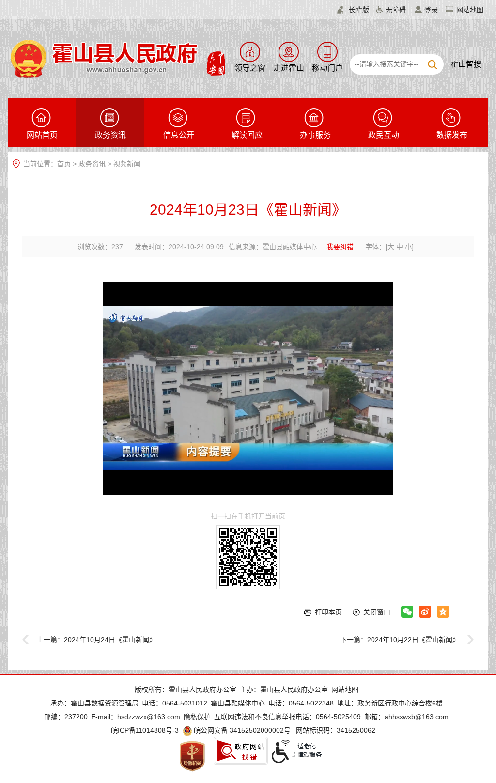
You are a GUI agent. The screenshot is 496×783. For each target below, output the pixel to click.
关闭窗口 (376, 612)
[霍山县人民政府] (116, 58)
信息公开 (178, 135)
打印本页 (328, 612)
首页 (64, 164)
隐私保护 (197, 716)
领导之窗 (249, 68)
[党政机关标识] (192, 756)
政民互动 (383, 135)
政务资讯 (110, 135)
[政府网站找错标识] (241, 751)
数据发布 (451, 135)
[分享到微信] (407, 612)
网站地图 (469, 10)
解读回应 (247, 135)
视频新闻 (126, 164)
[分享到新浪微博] (425, 612)
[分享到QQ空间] (443, 612)
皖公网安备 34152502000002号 (242, 730)
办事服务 (315, 135)
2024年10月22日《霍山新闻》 (413, 639)
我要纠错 (340, 247)
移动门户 (327, 68)
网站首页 (42, 135)
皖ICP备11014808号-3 (145, 730)
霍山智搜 (465, 64)
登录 (431, 10)
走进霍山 (288, 68)
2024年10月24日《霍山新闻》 (110, 639)
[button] (353, 9)
